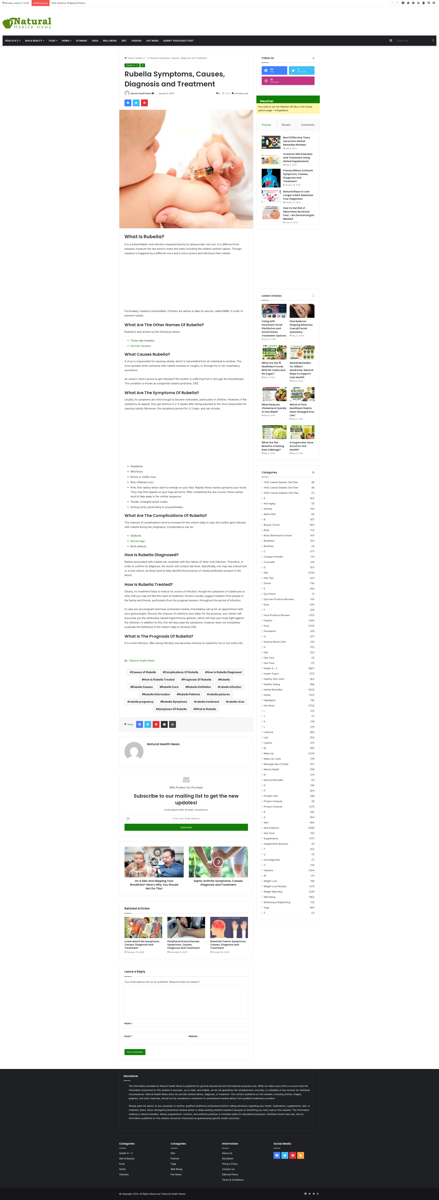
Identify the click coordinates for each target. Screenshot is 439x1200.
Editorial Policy (230, 1174)
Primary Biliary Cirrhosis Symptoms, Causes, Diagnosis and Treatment (298, 176)
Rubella (225, 679)
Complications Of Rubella (181, 672)
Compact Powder (273, 556)
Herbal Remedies (273, 689)
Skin (266, 822)
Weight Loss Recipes (275, 886)
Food (52, 40)
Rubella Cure (170, 687)
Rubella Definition (199, 687)
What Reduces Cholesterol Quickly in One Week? (274, 408)
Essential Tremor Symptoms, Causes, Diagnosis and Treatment (228, 945)
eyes (151, 482)
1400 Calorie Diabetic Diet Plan (281, 487)
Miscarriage (137, 541)
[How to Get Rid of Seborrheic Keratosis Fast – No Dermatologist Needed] (271, 212)
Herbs (65, 40)
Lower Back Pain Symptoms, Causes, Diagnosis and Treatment (142, 945)
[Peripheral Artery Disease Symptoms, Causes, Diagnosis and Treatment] (186, 927)
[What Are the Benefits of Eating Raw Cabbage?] (274, 432)
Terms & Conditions (233, 1179)
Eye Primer (270, 594)
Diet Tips (269, 578)
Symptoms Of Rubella (172, 709)
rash (213, 244)
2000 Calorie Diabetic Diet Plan (281, 493)
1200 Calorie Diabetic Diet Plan (281, 482)
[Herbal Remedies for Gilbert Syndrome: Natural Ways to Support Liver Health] (302, 352)
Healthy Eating (272, 684)
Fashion (136, 40)
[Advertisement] (292, 17)
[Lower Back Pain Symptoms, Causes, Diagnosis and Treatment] (143, 927)
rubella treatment (207, 701)
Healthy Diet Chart (274, 679)
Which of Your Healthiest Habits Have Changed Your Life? (302, 410)
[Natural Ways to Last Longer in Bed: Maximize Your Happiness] (271, 196)
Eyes (266, 604)
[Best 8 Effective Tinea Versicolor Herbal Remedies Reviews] (271, 142)
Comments (307, 124)
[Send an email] (153, 93)
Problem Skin (271, 796)
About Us (227, 1153)
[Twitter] (136, 102)
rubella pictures (219, 694)
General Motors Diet (275, 641)
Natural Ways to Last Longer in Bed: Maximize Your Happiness (298, 195)
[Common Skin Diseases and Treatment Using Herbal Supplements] (271, 158)
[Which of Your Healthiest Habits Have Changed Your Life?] (302, 394)
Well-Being (110, 40)
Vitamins (81, 40)
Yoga (95, 40)
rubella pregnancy (141, 701)
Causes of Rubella (144, 672)
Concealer (269, 562)
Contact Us (228, 1169)
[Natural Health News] (27, 21)
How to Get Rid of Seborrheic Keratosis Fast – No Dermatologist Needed (298, 213)
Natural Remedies (273, 780)
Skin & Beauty (33, 40)
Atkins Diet (270, 514)
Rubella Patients (189, 694)
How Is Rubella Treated (159, 679)
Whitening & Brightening (277, 902)
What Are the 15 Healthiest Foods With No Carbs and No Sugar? (273, 368)
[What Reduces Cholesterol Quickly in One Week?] (274, 394)
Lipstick (268, 742)
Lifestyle (268, 732)
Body (266, 530)
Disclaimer (228, 1158)
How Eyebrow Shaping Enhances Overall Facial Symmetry (82, 3)
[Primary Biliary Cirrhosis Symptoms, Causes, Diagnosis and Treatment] (271, 178)
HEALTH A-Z (11, 40)
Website (193, 1036)
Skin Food (269, 833)
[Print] (172, 724)
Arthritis (268, 508)
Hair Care (269, 657)
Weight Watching (273, 891)
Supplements (271, 838)
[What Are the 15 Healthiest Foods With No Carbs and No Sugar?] (274, 352)
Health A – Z (270, 668)
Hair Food (269, 663)
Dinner (267, 583)
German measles (140, 345)
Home (130, 58)
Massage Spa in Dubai (276, 764)
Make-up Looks (272, 758)
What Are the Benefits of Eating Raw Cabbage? (273, 446)
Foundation (270, 631)
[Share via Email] (164, 724)
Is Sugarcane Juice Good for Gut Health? (301, 446)
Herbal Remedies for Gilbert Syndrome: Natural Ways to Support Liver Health (301, 370)
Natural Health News (141, 93)
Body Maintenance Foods (278, 535)
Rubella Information (157, 694)
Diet (124, 40)
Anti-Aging (269, 503)
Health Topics (271, 673)
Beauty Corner (272, 524)
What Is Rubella (205, 709)
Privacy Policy (230, 1163)
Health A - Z (142, 58)
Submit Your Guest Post (178, 40)
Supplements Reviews (276, 843)
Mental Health (271, 769)
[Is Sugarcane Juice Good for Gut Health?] (302, 432)
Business (269, 546)
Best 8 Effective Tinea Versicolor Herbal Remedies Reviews (296, 141)
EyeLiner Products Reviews (279, 599)
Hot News (152, 40)
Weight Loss (270, 881)
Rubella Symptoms (174, 701)
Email (128, 1036)
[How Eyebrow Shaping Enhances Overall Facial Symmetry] (302, 311)
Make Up (269, 753)
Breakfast (269, 540)
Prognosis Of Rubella (197, 679)
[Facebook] (127, 102)
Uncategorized (272, 859)
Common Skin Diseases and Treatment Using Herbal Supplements (297, 157)
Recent (286, 124)
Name (128, 1023)
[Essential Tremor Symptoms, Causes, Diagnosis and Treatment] (229, 927)
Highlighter (270, 700)
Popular (266, 124)
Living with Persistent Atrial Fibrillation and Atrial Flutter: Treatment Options (274, 328)
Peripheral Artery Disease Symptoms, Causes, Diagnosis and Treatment (183, 945)
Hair (266, 652)
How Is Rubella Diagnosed (224, 672)
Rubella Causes (142, 687)
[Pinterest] (144, 102)
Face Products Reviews (277, 615)
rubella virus (236, 701)
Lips (266, 737)
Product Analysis (273, 801)
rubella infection (230, 687)
